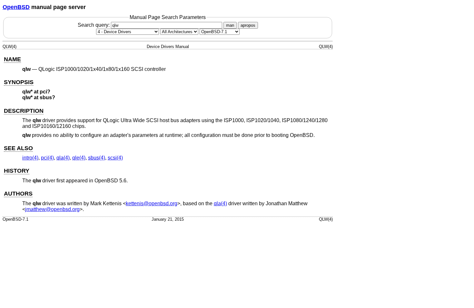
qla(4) (63, 157)
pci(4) (47, 157)
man (230, 25)
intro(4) (30, 157)
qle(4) (78, 157)
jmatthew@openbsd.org (52, 209)
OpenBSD (16, 7)
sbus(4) (96, 157)
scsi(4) (115, 157)
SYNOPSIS (19, 82)
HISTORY (16, 171)
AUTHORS (18, 193)
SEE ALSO (18, 148)
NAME (12, 59)
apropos (248, 25)
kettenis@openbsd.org (151, 203)
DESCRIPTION (24, 111)
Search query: (94, 25)
